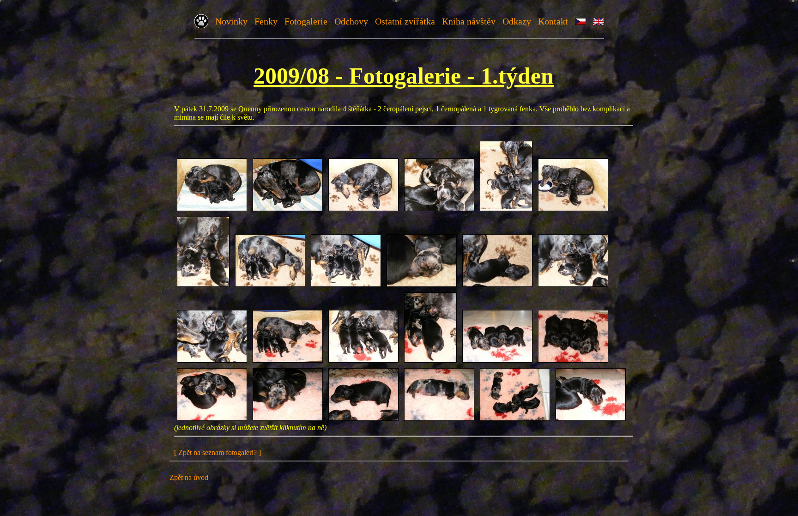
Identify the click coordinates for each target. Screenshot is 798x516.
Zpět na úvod (188, 477)
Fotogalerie (305, 21)
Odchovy (351, 21)
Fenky (266, 21)
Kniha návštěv (469, 21)
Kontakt (553, 21)
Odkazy (516, 21)
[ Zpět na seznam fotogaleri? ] (217, 452)
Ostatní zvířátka (405, 21)
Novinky (231, 21)
